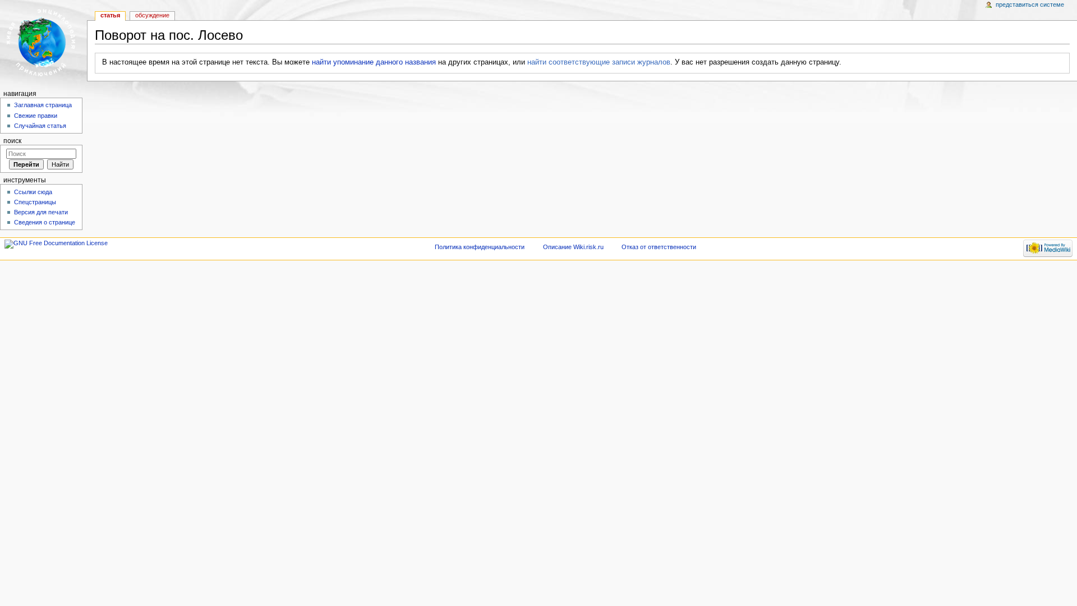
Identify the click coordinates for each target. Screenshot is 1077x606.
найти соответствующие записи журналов (598, 62)
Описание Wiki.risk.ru (573, 247)
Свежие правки (35, 115)
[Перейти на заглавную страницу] (43, 43)
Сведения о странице (44, 222)
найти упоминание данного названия (374, 62)
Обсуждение (152, 15)
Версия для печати (41, 212)
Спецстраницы (35, 202)
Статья (110, 15)
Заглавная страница (43, 105)
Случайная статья (40, 125)
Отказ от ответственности (659, 247)
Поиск (12, 140)
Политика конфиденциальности (479, 247)
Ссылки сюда (33, 192)
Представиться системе (1030, 4)
